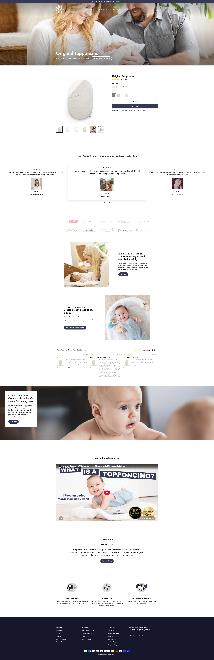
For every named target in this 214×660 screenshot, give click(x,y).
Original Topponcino (59, 367)
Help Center (85, 627)
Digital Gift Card (61, 639)
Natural (118, 95)
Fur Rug (58, 636)
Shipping (114, 86)
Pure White (122, 95)
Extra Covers (59, 630)
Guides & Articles (113, 633)
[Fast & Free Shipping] (72, 588)
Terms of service (87, 639)
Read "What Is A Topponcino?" (75, 327)
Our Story (111, 630)
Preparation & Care (88, 630)
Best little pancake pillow (100, 358)
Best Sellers (89, 9)
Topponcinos (101, 9)
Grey (114, 95)
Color (116, 92)
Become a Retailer (113, 639)
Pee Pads (58, 633)
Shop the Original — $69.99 (101, 58)
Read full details (107, 561)
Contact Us (111, 627)
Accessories (114, 9)
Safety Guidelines (87, 633)
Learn (125, 9)
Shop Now (123, 274)
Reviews (110, 636)
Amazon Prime (60, 642)
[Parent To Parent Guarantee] (141, 588)
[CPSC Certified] (107, 588)
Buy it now (135, 106)
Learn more (13, 421)
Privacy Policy (86, 636)
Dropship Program (113, 645)
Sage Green (126, 95)
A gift (59, 358)
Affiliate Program (113, 642)
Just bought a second (131, 358)
